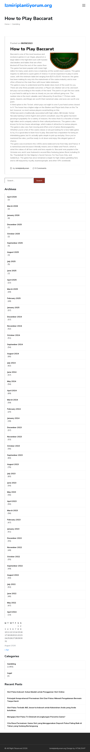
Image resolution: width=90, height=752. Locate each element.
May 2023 (11, 492)
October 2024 (13, 335)
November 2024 (14, 326)
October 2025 (13, 233)
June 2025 (11, 270)
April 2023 (12, 501)
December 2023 (14, 427)
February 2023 (14, 519)
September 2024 (15, 344)
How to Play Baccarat (32, 49)
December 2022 (14, 538)
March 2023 (12, 510)
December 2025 (14, 224)
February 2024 (14, 409)
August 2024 (13, 353)
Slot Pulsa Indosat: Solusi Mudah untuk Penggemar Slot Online (35, 692)
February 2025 (14, 298)
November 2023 (14, 436)
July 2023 (11, 473)
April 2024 (12, 390)
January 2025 (13, 307)
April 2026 (12, 197)
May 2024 (11, 381)
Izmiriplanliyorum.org (18, 5)
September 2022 (15, 566)
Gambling (11, 664)
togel (9, 673)
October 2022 (13, 556)
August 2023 (13, 464)
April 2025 (12, 280)
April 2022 (12, 612)
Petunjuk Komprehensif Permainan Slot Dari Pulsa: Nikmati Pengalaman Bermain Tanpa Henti (44, 699)
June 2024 (11, 372)
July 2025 (11, 261)
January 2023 (13, 529)
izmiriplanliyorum (22, 168)
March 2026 (12, 206)
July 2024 (11, 363)
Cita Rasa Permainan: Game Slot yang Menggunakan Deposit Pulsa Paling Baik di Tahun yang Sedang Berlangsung (44, 724)
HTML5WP (80, 748)
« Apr (7, 650)
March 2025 (12, 289)
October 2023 (13, 446)
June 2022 (11, 593)
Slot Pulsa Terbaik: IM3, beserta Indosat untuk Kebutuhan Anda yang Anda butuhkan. (41, 708)
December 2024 (14, 317)
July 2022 (11, 584)
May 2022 (11, 602)
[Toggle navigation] (83, 5)
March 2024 (12, 400)
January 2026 (13, 215)
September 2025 (15, 243)
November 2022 (14, 547)
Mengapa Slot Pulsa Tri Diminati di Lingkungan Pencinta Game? (36, 717)
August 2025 (13, 252)
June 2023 (11, 483)
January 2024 (13, 418)
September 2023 (15, 455)
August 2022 (13, 575)
